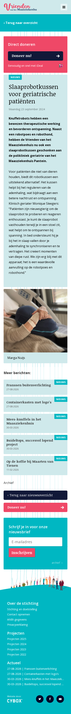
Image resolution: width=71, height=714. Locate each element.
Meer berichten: (17, 372)
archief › (57, 562)
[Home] (20, 7)
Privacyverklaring (17, 624)
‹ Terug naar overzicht (21, 23)
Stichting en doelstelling (22, 609)
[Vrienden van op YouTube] (60, 699)
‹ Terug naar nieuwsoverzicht (30, 495)
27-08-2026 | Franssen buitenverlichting (32, 668)
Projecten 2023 (16, 649)
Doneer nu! (21, 55)
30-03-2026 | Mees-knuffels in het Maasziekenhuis (38, 679)
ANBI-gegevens (17, 619)
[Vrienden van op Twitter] (40, 699)
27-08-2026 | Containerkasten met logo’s (33, 674)
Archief (9, 483)
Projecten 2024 (16, 644)
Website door (14, 696)
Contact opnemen (18, 614)
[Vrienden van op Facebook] (50, 699)
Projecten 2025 (16, 639)
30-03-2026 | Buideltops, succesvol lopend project (39, 684)
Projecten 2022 (16, 654)
